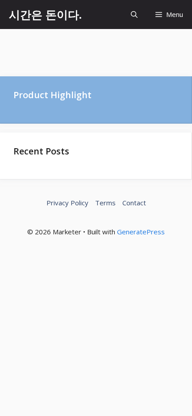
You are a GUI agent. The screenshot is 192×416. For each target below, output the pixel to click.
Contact (134, 202)
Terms (105, 202)
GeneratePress (141, 231)
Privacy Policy (67, 202)
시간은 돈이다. (45, 14)
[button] (134, 14)
